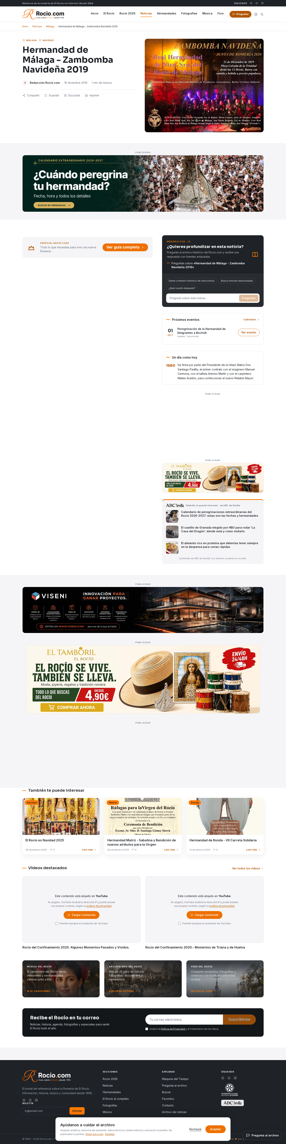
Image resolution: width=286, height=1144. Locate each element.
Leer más (87, 849)
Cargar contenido (83, 915)
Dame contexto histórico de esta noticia (191, 280)
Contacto (168, 1105)
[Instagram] (262, 3)
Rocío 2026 (127, 13)
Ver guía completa (122, 247)
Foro (221, 13)
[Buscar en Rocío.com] (262, 14)
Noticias (146, 13)
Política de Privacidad (173, 1028)
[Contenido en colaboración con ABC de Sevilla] (232, 1103)
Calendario (249, 319)
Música (207, 13)
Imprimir (94, 95)
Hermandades (166, 13)
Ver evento (250, 333)
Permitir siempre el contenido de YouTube (84, 923)
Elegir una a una (94, 1134)
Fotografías (189, 13)
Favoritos (168, 1098)
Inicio (94, 13)
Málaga (50, 26)
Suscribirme (239, 1019)
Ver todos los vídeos (246, 868)
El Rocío (109, 13)
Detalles (110, 1134)
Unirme (77, 1110)
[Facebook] (251, 3)
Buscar (166, 1092)
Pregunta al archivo (174, 1085)
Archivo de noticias (174, 1112)
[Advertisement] (213, 424)
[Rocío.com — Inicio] (43, 14)
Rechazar (195, 1129)
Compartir (33, 95)
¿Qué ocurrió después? (182, 288)
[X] (256, 3)
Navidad (48, 40)
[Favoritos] (256, 14)
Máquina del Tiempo (175, 1079)
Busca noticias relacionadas (237, 280)
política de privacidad (99, 905)
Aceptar (215, 1129)
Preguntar (249, 298)
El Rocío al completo (116, 1098)
